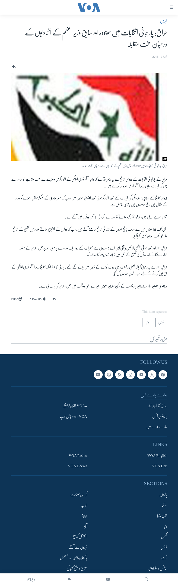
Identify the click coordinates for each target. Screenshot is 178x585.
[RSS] (119, 374)
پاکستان (163, 494)
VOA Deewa (77, 466)
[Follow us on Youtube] (141, 374)
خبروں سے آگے (77, 547)
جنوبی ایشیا (162, 515)
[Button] (13, 66)
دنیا (165, 526)
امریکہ (164, 505)
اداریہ (84, 505)
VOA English (157, 455)
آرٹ (164, 558)
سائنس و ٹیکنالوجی (157, 568)
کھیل (164, 536)
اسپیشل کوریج (80, 536)
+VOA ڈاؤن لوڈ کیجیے (74, 406)
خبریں (163, 21)
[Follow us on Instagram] (130, 374)
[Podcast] (109, 374)
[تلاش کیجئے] (146, 579)
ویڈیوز (84, 515)
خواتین (163, 547)
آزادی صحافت (78, 494)
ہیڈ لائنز (31, 579)
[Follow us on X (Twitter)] (152, 374)
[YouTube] (108, 579)
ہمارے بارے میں (156, 427)
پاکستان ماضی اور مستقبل (73, 558)
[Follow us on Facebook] (163, 374)
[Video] (69, 579)
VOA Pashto (78, 455)
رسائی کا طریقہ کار (157, 406)
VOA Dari (159, 466)
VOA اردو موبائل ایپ (73, 416)
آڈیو (85, 526)
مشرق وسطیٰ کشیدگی (77, 568)
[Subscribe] (98, 374)
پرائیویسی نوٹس (159, 416)
